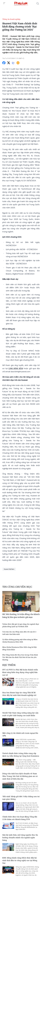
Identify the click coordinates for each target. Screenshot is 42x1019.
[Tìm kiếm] (38, 3)
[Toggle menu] (4, 3)
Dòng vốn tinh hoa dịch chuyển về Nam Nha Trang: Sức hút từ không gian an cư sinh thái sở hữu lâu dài (20, 776)
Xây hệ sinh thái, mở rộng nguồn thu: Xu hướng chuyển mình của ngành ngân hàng (20, 837)
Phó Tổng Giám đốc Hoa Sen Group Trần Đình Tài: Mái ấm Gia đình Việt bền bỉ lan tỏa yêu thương (20, 657)
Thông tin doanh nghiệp (11, 19)
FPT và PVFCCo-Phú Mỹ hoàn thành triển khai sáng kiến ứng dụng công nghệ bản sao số (20, 672)
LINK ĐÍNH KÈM (15, 368)
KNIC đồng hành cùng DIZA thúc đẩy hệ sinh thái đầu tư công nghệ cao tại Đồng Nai (19, 860)
